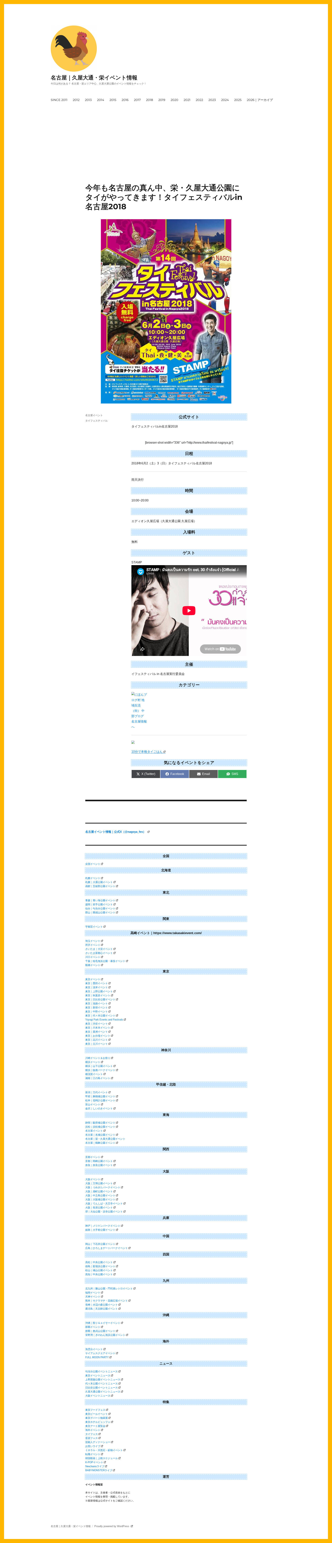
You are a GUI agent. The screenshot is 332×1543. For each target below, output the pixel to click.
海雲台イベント (94, 1349)
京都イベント (92, 1157)
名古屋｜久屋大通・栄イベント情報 (94, 77)
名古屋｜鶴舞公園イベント (100, 1142)
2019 (161, 100)
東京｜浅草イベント (96, 987)
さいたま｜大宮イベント (99, 949)
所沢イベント (92, 944)
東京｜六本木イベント (97, 1027)
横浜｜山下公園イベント (99, 1066)
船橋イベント (92, 965)
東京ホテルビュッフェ (97, 1422)
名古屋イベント (94, 415)
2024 (225, 100)
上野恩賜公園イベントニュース (102, 1379)
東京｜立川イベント (96, 1043)
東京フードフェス (95, 1409)
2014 (100, 100)
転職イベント (92, 1454)
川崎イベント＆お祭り (97, 1058)
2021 (187, 100)
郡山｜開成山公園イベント (100, 912)
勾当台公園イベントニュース (101, 1371)
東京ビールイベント (96, 1413)
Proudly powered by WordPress (112, 1526)
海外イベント (92, 1430)
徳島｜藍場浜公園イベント (100, 1266)
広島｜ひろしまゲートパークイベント (106, 1248)
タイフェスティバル (96, 420)
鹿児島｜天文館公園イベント (101, 1308)
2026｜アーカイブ (260, 100)
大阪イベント (92, 1179)
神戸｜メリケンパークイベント (102, 1225)
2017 (137, 100)
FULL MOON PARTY (97, 1357)
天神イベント (92, 1296)
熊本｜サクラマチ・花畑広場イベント (106, 1300)
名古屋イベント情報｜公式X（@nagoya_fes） (116, 831)
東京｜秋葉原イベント (97, 995)
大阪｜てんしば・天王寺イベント (104, 1203)
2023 (212, 100)
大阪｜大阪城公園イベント (100, 1199)
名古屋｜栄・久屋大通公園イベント (105, 1138)
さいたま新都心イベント (99, 953)
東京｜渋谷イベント (96, 1023)
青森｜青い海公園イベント (100, 900)
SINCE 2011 (59, 100)
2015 (113, 100)
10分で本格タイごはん (147, 751)
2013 (88, 100)
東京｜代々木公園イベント (100, 1015)
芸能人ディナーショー (97, 1442)
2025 (238, 100)
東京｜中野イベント (96, 1011)
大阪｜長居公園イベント (99, 1207)
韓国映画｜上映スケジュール (101, 1458)
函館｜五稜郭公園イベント (100, 886)
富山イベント (92, 1104)
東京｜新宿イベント (96, 1007)
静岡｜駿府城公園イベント (100, 1122)
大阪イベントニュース (97, 1395)
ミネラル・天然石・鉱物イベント (104, 1450)
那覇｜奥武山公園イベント (100, 1331)
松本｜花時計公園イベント (100, 1100)
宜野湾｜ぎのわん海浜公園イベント (105, 1335)
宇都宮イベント (94, 926)
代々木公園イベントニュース (101, 1383)
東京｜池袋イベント (96, 1003)
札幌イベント (92, 878)
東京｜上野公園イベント (99, 991)
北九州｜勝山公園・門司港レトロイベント (109, 1288)
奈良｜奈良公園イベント (99, 1165)
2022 (199, 100)
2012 (76, 100)
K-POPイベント (94, 1462)
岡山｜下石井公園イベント (100, 1244)
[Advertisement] (166, 133)
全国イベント (92, 863)
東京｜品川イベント (96, 1039)
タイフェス (91, 1434)
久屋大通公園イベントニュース (102, 1391)
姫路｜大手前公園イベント (100, 1229)
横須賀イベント (94, 1074)
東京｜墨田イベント (96, 983)
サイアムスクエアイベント (100, 1353)
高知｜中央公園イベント (99, 1274)
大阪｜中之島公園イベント (100, 1195)
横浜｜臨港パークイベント (100, 1070)
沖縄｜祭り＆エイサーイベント (102, 1322)
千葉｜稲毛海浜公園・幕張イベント (105, 961)
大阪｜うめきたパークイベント (102, 1187)
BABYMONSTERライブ (98, 1470)
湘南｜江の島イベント (97, 1078)
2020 (174, 100)
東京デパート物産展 (96, 1417)
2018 (149, 100)
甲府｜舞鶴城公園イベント (100, 1096)
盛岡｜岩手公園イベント (99, 904)
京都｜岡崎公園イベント (99, 1161)
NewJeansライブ (94, 1466)
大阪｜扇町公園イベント (99, 1191)
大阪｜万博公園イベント (99, 1183)
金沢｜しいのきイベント (99, 1108)
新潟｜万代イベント (96, 1092)
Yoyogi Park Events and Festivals (104, 1019)
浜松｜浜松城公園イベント (100, 1126)
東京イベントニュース (97, 1375)
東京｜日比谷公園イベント (100, 999)
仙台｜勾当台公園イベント (100, 908)
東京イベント (92, 979)
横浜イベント (92, 1062)
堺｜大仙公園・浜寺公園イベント (104, 1211)
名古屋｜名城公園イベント (100, 1134)
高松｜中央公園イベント (99, 1262)
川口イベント (92, 957)
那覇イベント (92, 1327)
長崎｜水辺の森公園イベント (101, 1304)
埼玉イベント (92, 940)
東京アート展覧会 (95, 1426)
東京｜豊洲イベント (96, 1031)
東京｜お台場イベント (97, 1035)
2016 (125, 100)
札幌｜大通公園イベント (99, 882)
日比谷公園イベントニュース (101, 1387)
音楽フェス (91, 1438)
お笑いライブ (92, 1446)
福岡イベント (92, 1292)
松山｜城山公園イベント (99, 1270)
